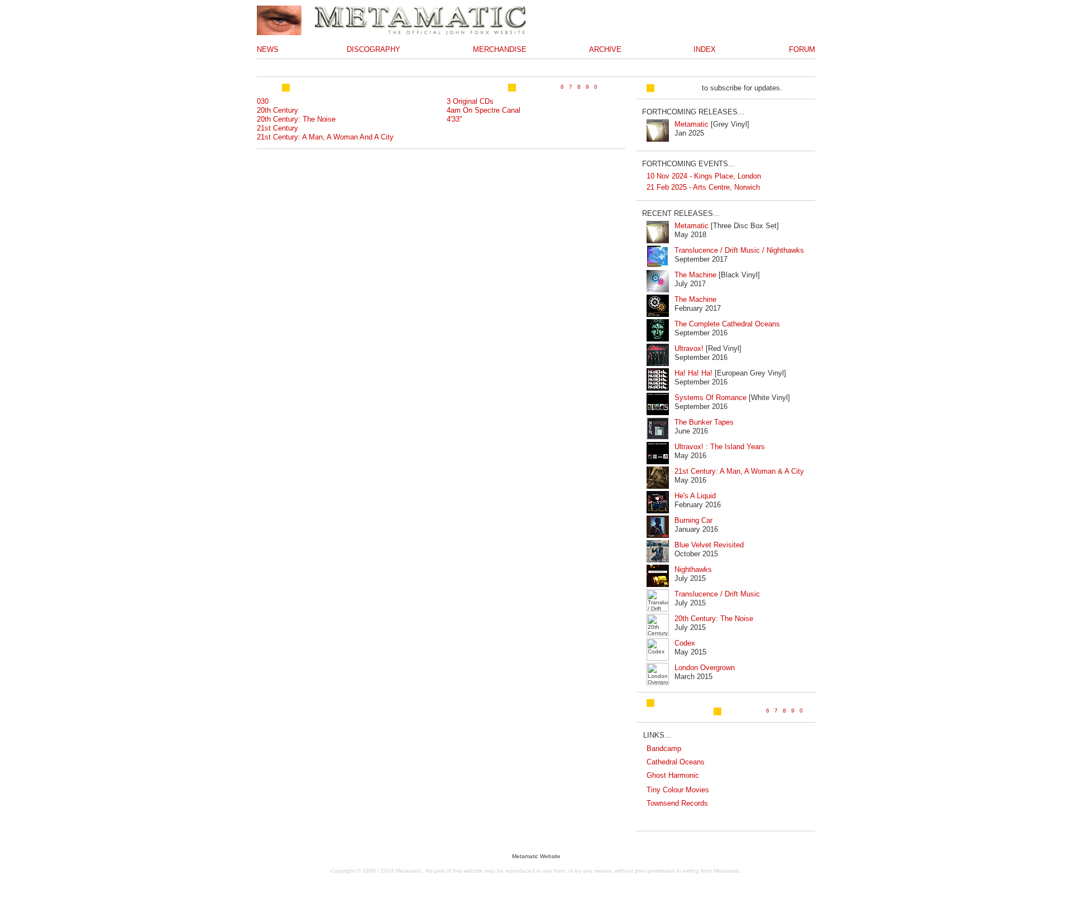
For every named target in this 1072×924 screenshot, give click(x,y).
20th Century (277, 110)
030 (263, 101)
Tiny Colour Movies (678, 790)
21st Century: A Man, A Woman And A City (325, 137)
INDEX (704, 49)
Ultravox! (689, 348)
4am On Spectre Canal (483, 110)
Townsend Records (677, 803)
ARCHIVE (605, 49)
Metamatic (691, 124)
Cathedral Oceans (676, 762)
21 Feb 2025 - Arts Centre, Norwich (703, 187)
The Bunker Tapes (704, 422)
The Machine (695, 275)
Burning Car (693, 520)
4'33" (454, 119)
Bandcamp (664, 748)
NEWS (268, 49)
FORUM (802, 49)
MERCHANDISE (500, 49)
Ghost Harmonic (673, 775)
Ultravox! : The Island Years (719, 446)
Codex (684, 643)
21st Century (277, 128)
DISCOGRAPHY (373, 49)
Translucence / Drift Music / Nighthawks (739, 250)
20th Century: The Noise (296, 119)
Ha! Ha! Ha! (693, 373)
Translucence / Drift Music (717, 594)
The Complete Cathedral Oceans (727, 324)
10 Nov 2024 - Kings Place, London (704, 176)
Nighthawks (693, 569)
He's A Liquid (695, 496)
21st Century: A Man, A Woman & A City (739, 471)
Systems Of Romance (710, 397)
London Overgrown (704, 667)
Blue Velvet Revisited (709, 545)
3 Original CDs (470, 101)
